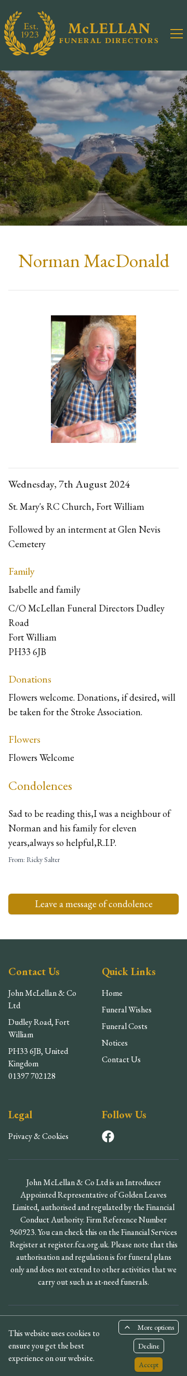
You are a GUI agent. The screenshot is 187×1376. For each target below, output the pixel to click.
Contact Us (121, 1059)
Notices (115, 1042)
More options (156, 1327)
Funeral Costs (125, 1026)
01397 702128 (32, 1076)
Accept (148, 1364)
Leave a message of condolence (94, 904)
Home (112, 993)
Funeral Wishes (127, 1009)
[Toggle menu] (170, 33)
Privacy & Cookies (38, 1136)
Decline (148, 1346)
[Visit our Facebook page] (108, 1136)
